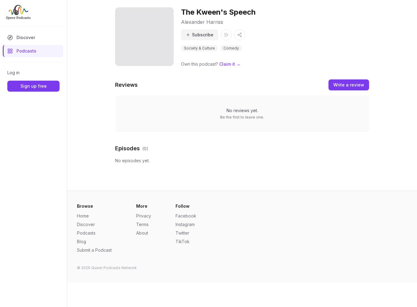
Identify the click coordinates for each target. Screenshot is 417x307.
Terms (142, 224)
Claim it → (230, 64)
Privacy (143, 215)
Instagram (185, 224)
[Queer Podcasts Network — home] (18, 12)
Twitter (182, 233)
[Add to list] (226, 34)
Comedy (231, 48)
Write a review (348, 84)
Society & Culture (199, 48)
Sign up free (33, 86)
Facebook (186, 215)
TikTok (183, 241)
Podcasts (26, 50)
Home (83, 215)
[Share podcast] (239, 34)
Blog (81, 241)
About (142, 233)
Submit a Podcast (94, 250)
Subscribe (202, 34)
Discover (25, 37)
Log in (13, 72)
